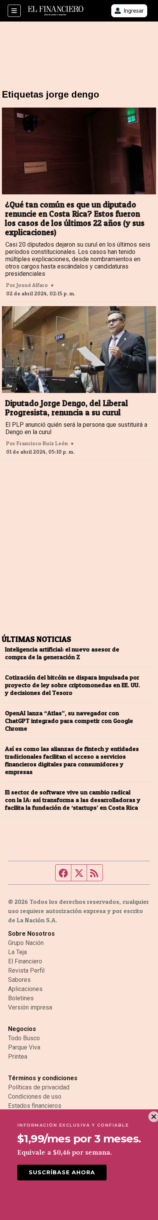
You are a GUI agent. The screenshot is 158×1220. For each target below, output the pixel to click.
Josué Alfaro (32, 285)
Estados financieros (34, 1105)
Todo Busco (24, 1038)
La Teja (17, 952)
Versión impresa (30, 1007)
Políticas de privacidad (38, 1087)
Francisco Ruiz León (42, 443)
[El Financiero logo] (55, 10)
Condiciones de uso (34, 1096)
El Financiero (25, 961)
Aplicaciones (25, 989)
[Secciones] (14, 11)
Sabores (19, 979)
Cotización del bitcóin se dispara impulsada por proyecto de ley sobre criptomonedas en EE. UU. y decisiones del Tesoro (72, 684)
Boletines (21, 998)
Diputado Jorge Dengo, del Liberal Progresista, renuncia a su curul (66, 408)
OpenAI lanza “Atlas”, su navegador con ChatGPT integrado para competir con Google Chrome (69, 720)
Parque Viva (24, 1047)
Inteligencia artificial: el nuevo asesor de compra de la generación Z (62, 653)
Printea (17, 1056)
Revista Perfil (26, 970)
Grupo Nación (26, 942)
